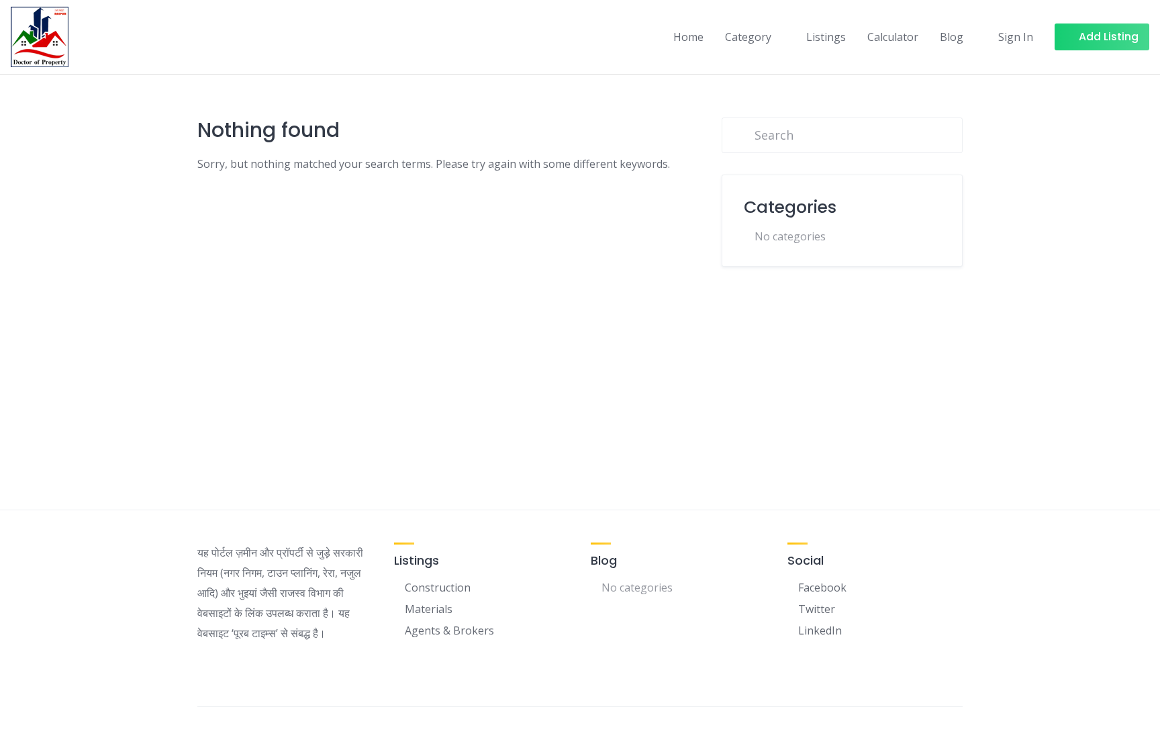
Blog (951, 37)
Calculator (892, 37)
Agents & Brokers (449, 630)
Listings (826, 37)
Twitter (816, 609)
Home (688, 37)
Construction (438, 587)
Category (748, 37)
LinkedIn (820, 630)
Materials (428, 609)
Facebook (822, 587)
